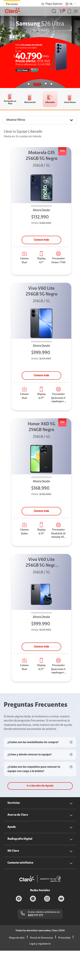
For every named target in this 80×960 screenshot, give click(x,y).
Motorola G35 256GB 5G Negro (41, 156)
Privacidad (64, 938)
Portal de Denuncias (41, 938)
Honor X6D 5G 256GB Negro (41, 427)
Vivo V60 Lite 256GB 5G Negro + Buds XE (41, 563)
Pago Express (54, 3)
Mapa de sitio (17, 938)
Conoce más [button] (41, 239)
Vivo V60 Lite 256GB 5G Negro (41, 291)
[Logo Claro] (12, 10)
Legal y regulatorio (40, 944)
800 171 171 (35, 915)
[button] (62, 11)
